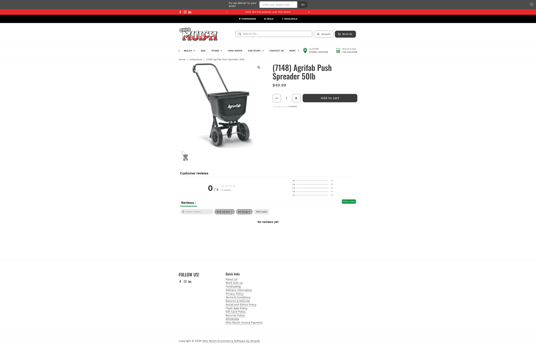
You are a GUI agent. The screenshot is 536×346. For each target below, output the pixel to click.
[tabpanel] (268, 230)
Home (182, 59)
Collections (195, 59)
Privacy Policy (234, 293)
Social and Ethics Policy (241, 304)
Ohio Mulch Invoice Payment (244, 322)
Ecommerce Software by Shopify (239, 341)
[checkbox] (261, 211)
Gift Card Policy (236, 311)
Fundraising (233, 286)
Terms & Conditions (238, 297)
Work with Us (234, 282)
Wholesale (232, 318)
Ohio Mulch (209, 341)
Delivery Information (239, 290)
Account (326, 34)
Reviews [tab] (188, 203)
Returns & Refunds (238, 301)
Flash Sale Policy (237, 308)
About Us (231, 279)
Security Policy (235, 315)
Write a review (349, 201)
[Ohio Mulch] (199, 34)
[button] (531, 4)
